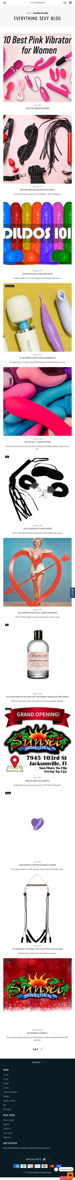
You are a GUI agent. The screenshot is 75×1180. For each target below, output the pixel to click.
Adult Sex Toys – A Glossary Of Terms (37, 409)
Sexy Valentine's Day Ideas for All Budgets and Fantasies (37, 579)
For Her (5, 1074)
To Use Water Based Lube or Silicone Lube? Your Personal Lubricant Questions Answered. (37, 663)
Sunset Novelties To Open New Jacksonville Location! (37, 831)
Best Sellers (7, 1109)
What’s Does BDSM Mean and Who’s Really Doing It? (37, 156)
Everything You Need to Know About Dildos (37, 240)
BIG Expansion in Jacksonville (37, 1000)
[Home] (37, 3)
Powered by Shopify (46, 1172)
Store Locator (7, 1133)
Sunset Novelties (35, 1172)
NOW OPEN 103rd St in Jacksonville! (37, 747)
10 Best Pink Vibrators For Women (37, 73)
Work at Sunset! (8, 1120)
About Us (6, 1124)
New (4, 1104)
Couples (5, 1083)
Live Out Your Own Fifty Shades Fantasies (37, 495)
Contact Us (7, 1128)
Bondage (6, 1096)
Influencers (7, 1137)
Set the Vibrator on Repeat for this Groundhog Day (37, 324)
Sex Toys (6, 1087)
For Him (6, 1079)
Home (28, 13)
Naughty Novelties (9, 1100)
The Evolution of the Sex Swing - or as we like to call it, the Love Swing (37, 915)
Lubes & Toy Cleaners (10, 1092)
